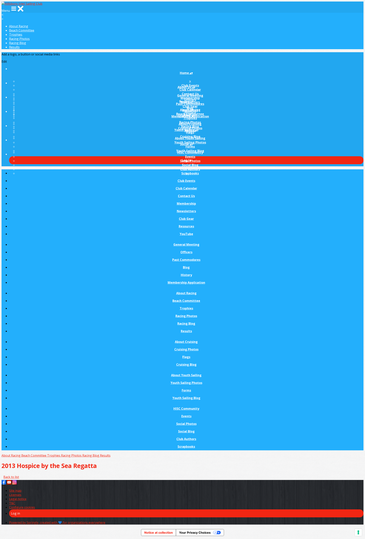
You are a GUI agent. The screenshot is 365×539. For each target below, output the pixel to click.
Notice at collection (158, 532)
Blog (186, 267)
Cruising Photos (186, 349)
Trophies (15, 34)
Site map (15, 490)
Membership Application (186, 282)
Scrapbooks (190, 173)
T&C (12, 503)
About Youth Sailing (190, 138)
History (186, 275)
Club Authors (190, 169)
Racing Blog (17, 43)
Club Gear (186, 219)
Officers (186, 252)
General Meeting (190, 95)
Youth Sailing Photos (186, 383)
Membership (186, 203)
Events (190, 157)
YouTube (186, 234)
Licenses (15, 495)
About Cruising (190, 124)
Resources (186, 226)
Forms (190, 146)
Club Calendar (190, 90)
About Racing (18, 26)
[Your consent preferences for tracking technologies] (358, 532)
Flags (190, 132)
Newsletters (186, 211)
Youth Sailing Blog (186, 398)
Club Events (186, 181)
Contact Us (186, 196)
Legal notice (17, 499)
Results (14, 47)
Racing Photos (19, 39)
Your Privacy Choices (195, 532)
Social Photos (186, 424)
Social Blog (190, 165)
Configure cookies (22, 507)
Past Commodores (190, 104)
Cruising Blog (186, 364)
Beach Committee (21, 30)
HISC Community (190, 152)
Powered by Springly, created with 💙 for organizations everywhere (57, 522)
